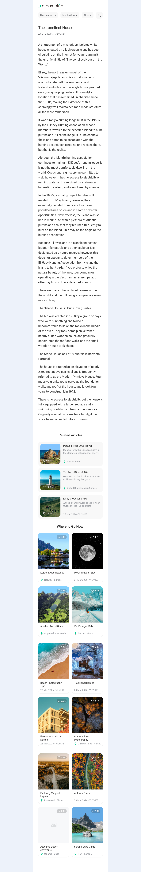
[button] (48, 15)
